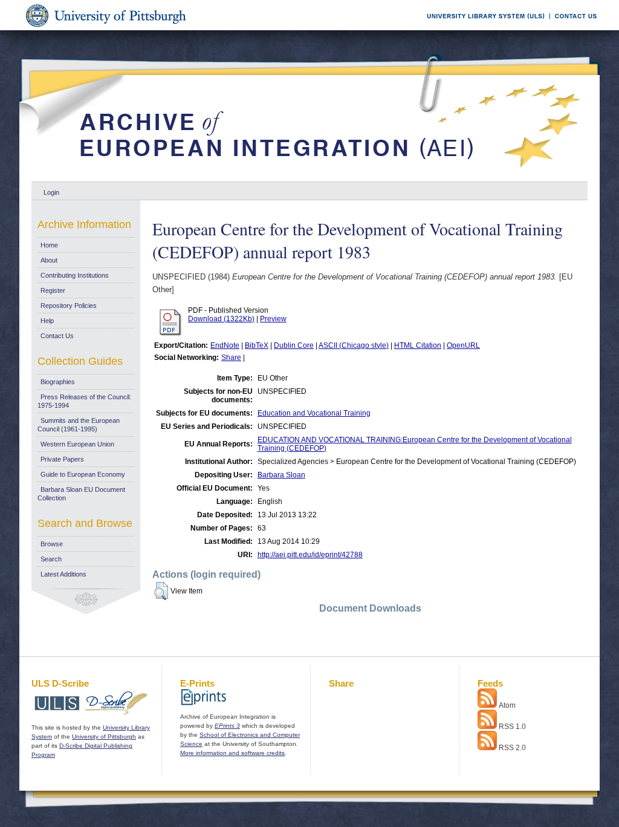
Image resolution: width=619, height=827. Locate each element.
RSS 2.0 (512, 748)
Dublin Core (294, 345)
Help (47, 320)
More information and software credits (232, 753)
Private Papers (62, 459)
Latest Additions (63, 574)
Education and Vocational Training (314, 413)
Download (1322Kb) (221, 319)
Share (231, 357)
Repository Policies (69, 305)
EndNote (224, 345)
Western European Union (77, 444)
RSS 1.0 (512, 726)
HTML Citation (417, 345)
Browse (52, 544)
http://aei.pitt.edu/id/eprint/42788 (310, 555)
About (49, 260)
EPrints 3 (227, 725)
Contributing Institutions (75, 275)
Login (51, 192)
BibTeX (256, 345)
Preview (273, 319)
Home (49, 245)
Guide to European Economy (83, 474)
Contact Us (57, 335)
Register (53, 290)
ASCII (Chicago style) (354, 345)
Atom (507, 705)
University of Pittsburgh (104, 736)
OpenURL (463, 345)
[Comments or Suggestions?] (573, 28)
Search (51, 559)
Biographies (58, 381)
